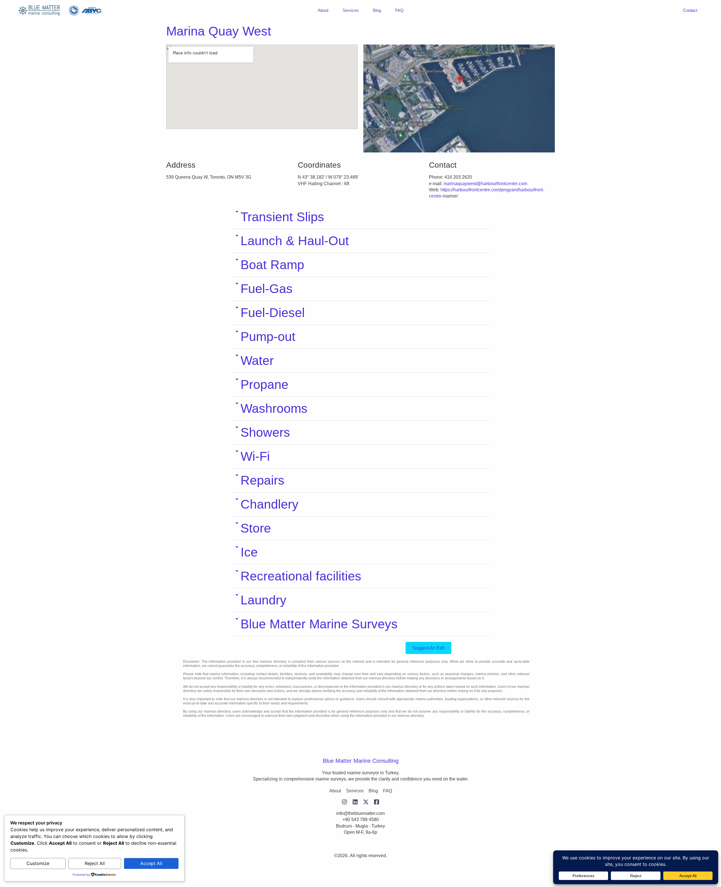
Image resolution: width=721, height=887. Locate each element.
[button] (360, 217)
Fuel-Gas (267, 288)
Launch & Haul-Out (295, 241)
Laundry (263, 600)
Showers (265, 432)
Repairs (262, 480)
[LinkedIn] (355, 802)
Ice (249, 552)
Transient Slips (282, 217)
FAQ (399, 10)
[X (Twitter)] (366, 802)
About (323, 10)
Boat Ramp (272, 265)
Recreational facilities (301, 576)
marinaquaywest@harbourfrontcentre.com (485, 183)
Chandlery (270, 504)
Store (256, 528)
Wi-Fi (255, 456)
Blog (377, 10)
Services (350, 10)
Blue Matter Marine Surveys (319, 624)
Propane (264, 384)
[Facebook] (376, 802)
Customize (37, 863)
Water (257, 360)
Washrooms (274, 408)
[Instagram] (344, 802)
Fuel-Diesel (273, 312)
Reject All (95, 863)
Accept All (151, 863)
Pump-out (268, 336)
